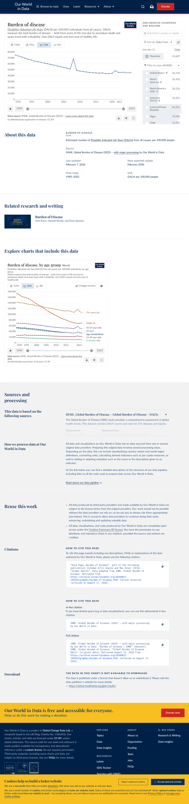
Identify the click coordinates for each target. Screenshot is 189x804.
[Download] (119, 118)
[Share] (126, 118)
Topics (100, 735)
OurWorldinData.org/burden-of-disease (27, 120)
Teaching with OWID (109, 774)
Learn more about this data (79, 116)
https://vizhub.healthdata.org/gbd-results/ (92, 686)
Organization (135, 742)
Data (66, 6)
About (107, 6)
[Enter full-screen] (133, 118)
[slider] (28, 109)
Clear (177, 49)
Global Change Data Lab (56, 730)
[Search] (143, 7)
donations (53, 786)
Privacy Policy (155, 793)
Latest (76, 6)
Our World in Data (23, 7)
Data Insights (104, 748)
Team (130, 754)
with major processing (126, 152)
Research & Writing (169, 735)
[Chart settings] (101, 286)
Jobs (130, 760)
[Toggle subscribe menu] (151, 6)
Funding (132, 748)
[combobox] (143, 7)
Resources (90, 6)
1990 (19, 108)
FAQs (52, 757)
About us (133, 735)
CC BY (51, 120)
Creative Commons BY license (106, 530)
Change (87, 286)
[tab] (15, 45)
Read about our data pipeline (82, 483)
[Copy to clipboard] (159, 567)
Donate (165, 6)
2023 (132, 108)
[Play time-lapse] (10, 109)
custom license (33, 750)
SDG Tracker (104, 768)
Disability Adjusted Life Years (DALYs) (112, 140)
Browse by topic (49, 6)
